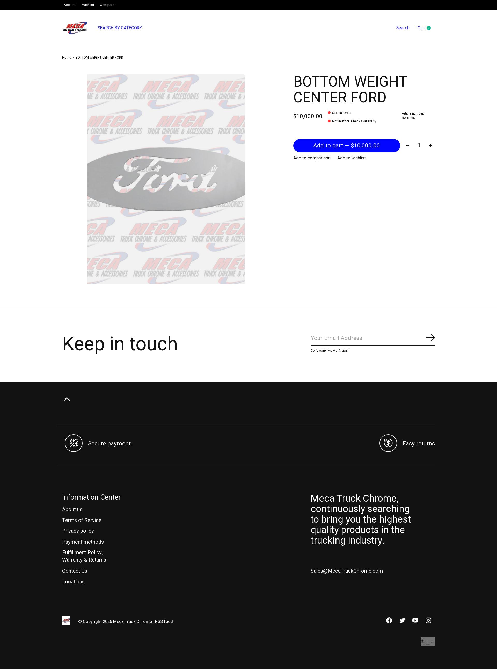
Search (403, 28)
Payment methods (83, 542)
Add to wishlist (351, 158)
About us (72, 509)
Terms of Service (81, 520)
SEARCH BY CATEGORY (120, 28)
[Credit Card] (428, 644)
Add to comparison (312, 158)
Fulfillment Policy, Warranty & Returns (84, 556)
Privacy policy (78, 531)
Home (66, 57)
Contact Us (74, 571)
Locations (73, 582)
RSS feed (164, 621)
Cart (426, 28)
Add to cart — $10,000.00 (346, 145)
